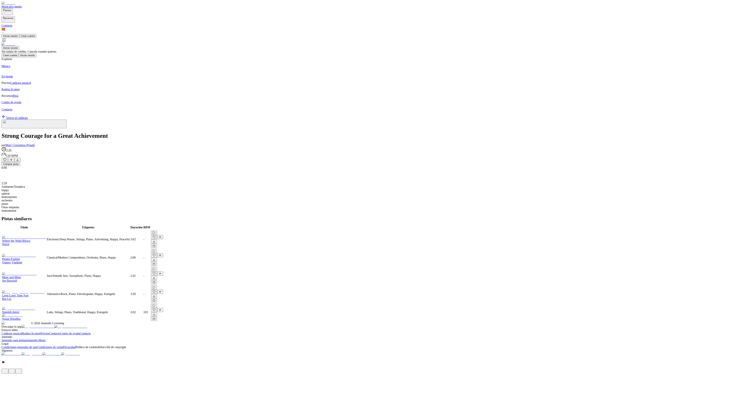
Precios (7, 10)
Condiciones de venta (50, 347)
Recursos (8, 18)
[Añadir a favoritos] (5, 160)
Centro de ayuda (70, 333)
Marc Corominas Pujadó (20, 145)
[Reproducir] (154, 233)
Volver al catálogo (17, 117)
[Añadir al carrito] (154, 246)
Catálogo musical (12, 333)
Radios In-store (31, 333)
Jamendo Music (36, 340)
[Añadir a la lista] (11, 160)
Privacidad (69, 347)
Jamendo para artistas (14, 340)
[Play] (34, 124)
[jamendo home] (8, 3)
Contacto (7, 25)
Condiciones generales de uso (19, 347)
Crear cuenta (28, 36)
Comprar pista (10, 164)
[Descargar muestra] (17, 160)
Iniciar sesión (10, 36)
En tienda (16, 6)
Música (6, 6)
